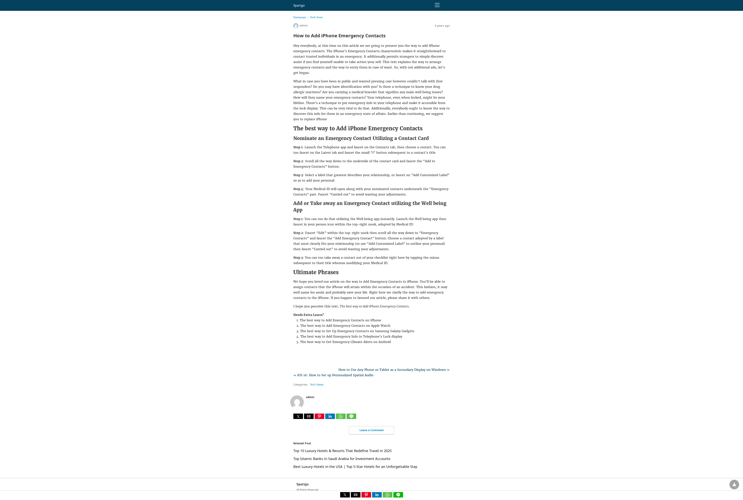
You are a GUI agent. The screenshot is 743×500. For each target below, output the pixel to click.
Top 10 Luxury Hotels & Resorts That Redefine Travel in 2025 (342, 450)
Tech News (316, 17)
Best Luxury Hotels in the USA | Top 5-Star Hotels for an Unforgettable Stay (355, 466)
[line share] (351, 418)
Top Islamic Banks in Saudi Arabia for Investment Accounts (341, 458)
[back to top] (734, 484)
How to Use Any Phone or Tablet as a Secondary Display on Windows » (394, 370)
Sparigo (299, 5)
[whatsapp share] (341, 418)
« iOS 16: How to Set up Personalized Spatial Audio (333, 375)
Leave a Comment (372, 430)
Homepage (299, 17)
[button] (298, 416)
